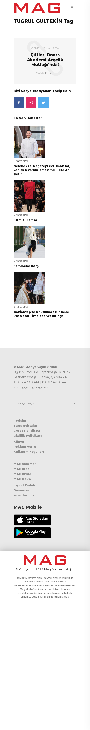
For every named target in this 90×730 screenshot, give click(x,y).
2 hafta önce (21, 160)
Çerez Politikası (27, 430)
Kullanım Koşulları (29, 452)
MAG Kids (22, 469)
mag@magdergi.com (33, 387)
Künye (19, 442)
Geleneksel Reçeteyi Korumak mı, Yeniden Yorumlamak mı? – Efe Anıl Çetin (43, 170)
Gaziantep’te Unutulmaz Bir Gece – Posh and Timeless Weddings (42, 314)
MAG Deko (22, 479)
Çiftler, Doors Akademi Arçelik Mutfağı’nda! (45, 59)
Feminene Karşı (27, 266)
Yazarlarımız (24, 495)
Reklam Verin (25, 447)
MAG (48, 72)
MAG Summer (25, 464)
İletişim (20, 420)
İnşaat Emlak (24, 485)
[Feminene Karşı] (29, 241)
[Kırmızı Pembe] (29, 195)
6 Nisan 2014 (51, 48)
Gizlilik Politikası (28, 435)
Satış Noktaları (26, 425)
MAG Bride (22, 474)
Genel (36, 48)
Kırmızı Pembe (26, 220)
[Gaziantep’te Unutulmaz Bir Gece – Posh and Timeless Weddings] (29, 287)
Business (21, 490)
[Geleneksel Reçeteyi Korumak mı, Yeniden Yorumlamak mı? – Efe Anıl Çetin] (29, 141)
